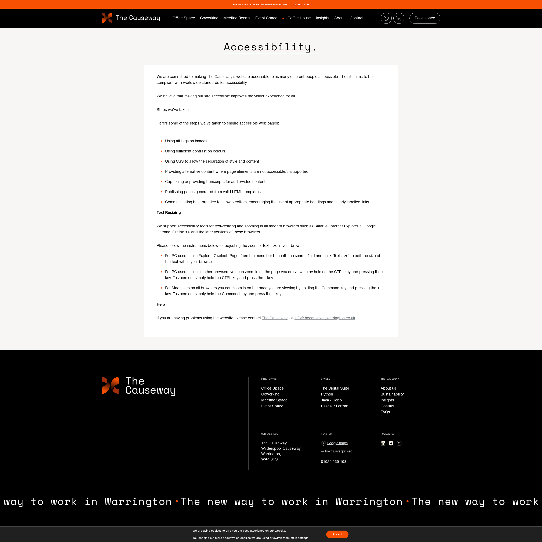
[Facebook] (391, 443)
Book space (425, 18)
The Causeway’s (221, 77)
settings (303, 538)
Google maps (337, 443)
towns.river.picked (338, 451)
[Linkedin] (383, 443)
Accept (337, 534)
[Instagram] (399, 443)
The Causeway (275, 318)
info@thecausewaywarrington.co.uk (325, 318)
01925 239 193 (333, 462)
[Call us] (386, 18)
